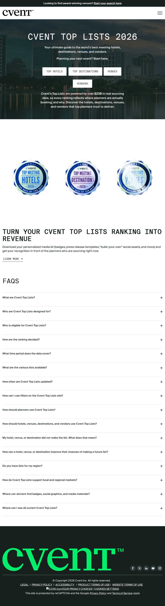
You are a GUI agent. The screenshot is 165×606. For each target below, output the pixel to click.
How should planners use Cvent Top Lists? (28, 410)
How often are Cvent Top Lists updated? (27, 381)
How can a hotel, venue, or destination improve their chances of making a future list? (55, 452)
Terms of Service (122, 593)
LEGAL (24, 585)
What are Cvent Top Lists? (18, 297)
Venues (112, 71)
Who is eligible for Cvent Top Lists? (24, 325)
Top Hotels (54, 71)
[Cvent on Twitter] (139, 568)
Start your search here (108, 3)
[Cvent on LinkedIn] (146, 568)
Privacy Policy (98, 593)
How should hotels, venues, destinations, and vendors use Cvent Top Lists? (49, 424)
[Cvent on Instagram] (160, 568)
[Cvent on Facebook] (133, 568)
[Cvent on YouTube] (153, 568)
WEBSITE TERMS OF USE (127, 585)
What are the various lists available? (24, 367)
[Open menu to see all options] (160, 13)
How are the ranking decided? (21, 339)
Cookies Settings (106, 589)
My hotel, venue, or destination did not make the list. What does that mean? (49, 438)
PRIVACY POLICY (42, 585)
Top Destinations (85, 71)
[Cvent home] (18, 13)
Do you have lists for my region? (22, 466)
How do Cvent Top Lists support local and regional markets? (39, 480)
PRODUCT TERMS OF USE (94, 585)
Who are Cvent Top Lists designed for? (26, 311)
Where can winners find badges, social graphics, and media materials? (46, 494)
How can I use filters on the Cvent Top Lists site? (32, 395)
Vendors (82, 83)
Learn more (11, 258)
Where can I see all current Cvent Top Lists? (29, 508)
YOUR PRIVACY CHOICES (77, 589)
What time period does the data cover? (26, 353)
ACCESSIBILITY (65, 585)
